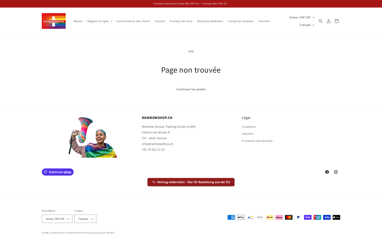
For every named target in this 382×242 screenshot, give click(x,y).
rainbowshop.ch (58, 232)
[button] (99, 21)
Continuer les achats (191, 89)
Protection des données (257, 141)
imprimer (248, 134)
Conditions (249, 127)
